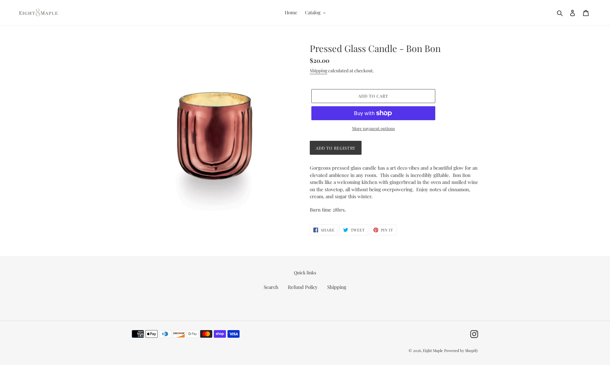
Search (271, 287)
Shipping (318, 71)
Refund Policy (303, 287)
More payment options (373, 128)
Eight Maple (433, 350)
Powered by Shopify (461, 350)
